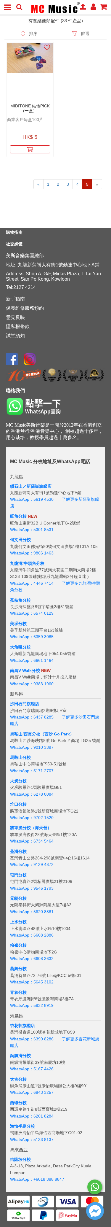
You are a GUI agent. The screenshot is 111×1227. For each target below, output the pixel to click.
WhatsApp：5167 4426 (32, 1069)
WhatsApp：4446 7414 (32, 583)
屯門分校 (18, 874)
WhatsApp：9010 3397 (32, 747)
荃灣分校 (18, 851)
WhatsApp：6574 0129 (32, 613)
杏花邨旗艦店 (22, 1025)
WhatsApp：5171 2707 (32, 770)
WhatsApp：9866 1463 (32, 553)
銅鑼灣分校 (20, 1055)
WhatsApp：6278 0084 (32, 794)
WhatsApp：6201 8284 (32, 1116)
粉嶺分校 (18, 945)
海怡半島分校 (22, 1126)
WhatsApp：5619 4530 (32, 499)
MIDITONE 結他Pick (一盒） (30, 108)
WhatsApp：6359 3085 (32, 636)
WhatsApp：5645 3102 (32, 982)
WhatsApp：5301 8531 (32, 529)
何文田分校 (20, 539)
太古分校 (18, 1079)
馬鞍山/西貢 (21, 734)
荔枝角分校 (20, 600)
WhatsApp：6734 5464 (32, 841)
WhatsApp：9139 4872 (32, 864)
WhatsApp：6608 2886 (32, 935)
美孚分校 (18, 623)
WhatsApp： (21, 1179)
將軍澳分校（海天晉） (31, 827)
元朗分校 (18, 898)
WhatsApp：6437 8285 (32, 717)
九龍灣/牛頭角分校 (27, 563)
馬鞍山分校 (20, 757)
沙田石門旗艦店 (24, 703)
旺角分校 (18, 516)
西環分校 (18, 1102)
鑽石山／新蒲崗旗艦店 (31, 486)
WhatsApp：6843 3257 (32, 1092)
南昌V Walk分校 (25, 670)
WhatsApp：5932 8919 (32, 1005)
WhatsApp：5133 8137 (32, 1139)
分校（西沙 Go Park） (53, 734)
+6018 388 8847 (48, 1179)
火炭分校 (18, 780)
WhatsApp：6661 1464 (32, 660)
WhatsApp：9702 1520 (32, 817)
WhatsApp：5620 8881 (32, 911)
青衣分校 (18, 992)
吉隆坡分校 (20, 1159)
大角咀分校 (20, 647)
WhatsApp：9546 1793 (32, 888)
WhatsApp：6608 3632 (32, 958)
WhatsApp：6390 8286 (32, 1039)
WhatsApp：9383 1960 (32, 683)
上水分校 (18, 921)
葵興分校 (18, 968)
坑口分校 (18, 804)
